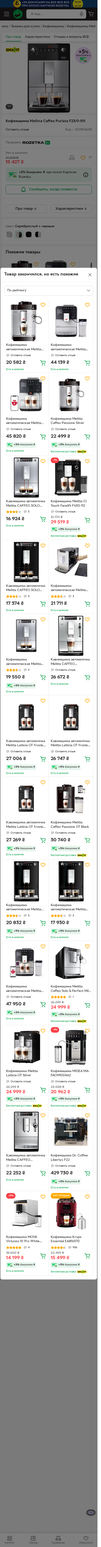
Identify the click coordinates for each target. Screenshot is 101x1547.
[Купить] (43, 362)
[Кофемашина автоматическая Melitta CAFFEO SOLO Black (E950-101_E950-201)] (26, 881)
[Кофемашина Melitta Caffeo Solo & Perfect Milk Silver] (71, 963)
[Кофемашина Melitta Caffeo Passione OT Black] (71, 799)
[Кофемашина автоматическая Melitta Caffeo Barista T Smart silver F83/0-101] (71, 321)
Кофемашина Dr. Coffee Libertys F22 (69, 1158)
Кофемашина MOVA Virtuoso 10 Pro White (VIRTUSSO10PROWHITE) (25, 1240)
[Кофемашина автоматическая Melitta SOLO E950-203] (71, 562)
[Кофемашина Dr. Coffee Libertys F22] (71, 1132)
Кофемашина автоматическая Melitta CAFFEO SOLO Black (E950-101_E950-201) (23, 908)
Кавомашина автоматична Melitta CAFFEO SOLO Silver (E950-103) (25, 504)
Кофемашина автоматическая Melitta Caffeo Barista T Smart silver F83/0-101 (68, 348)
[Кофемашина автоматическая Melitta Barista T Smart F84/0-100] (26, 963)
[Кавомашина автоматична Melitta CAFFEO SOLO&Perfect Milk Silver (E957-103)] (26, 1132)
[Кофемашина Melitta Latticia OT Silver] (26, 1047)
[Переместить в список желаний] (43, 305)
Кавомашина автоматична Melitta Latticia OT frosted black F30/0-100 (25, 744)
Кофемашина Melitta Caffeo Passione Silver (67, 421)
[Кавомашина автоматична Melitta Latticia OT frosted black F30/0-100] (26, 717)
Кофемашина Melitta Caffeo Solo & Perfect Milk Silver (70, 989)
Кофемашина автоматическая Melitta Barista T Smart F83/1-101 (25, 421)
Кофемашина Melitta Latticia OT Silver (22, 1073)
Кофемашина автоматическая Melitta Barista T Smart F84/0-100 (26, 989)
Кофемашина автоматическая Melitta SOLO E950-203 (68, 588)
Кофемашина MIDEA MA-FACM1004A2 (70, 1073)
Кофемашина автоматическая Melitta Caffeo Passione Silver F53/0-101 (23, 348)
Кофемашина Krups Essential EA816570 (66, 1239)
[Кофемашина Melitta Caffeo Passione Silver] (71, 395)
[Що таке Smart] (81, 452)
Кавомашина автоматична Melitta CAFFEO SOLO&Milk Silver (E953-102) (70, 662)
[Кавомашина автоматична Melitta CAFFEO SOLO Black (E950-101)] (26, 562)
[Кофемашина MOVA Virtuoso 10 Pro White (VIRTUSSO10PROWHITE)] (26, 1213)
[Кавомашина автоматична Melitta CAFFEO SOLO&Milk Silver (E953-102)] (71, 636)
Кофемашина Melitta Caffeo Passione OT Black (70, 825)
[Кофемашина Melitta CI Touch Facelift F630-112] (71, 477)
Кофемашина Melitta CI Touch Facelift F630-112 (69, 503)
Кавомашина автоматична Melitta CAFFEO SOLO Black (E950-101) (25, 588)
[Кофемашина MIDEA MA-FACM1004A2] (71, 1047)
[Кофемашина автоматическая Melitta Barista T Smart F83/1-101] (26, 395)
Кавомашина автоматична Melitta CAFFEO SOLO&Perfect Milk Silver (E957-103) (25, 1158)
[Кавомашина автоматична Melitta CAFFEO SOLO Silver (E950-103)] (26, 477)
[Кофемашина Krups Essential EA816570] (71, 1213)
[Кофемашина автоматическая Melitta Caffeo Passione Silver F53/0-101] (26, 321)
